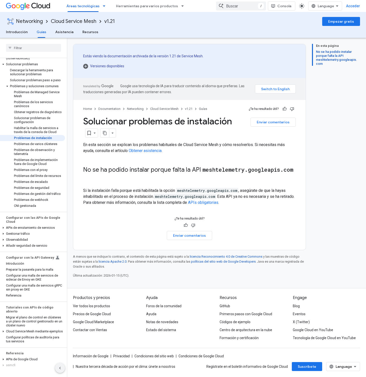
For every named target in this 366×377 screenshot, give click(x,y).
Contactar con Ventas (90, 330)
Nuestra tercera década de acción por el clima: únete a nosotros (125, 367)
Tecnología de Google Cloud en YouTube (324, 338)
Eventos (299, 314)
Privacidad (121, 356)
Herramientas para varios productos (147, 6)
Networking (29, 21)
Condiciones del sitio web (154, 356)
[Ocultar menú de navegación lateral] (60, 368)
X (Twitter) (301, 322)
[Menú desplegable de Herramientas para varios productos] (184, 6)
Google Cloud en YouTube (313, 330)
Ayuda (151, 314)
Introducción (17, 32)
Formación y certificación (239, 338)
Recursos (90, 32)
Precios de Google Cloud (92, 314)
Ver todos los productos (91, 306)
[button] (32, 64)
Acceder (353, 6)
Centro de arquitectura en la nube (246, 330)
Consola (284, 6)
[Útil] (284, 109)
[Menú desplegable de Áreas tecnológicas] (106, 6)
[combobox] (241, 5)
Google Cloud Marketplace (93, 322)
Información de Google (91, 356)
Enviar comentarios (273, 122)
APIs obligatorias (203, 202)
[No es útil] (292, 109)
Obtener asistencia (145, 150)
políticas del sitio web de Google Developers (223, 261)
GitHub (225, 306)
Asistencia (64, 32)
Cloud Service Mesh (73, 21)
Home (87, 109)
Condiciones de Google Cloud (201, 356)
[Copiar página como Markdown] (104, 133)
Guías (41, 32)
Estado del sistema (161, 330)
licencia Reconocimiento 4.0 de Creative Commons (226, 256)
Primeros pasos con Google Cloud (246, 314)
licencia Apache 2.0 (112, 261)
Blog (296, 306)
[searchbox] (33, 48)
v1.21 (109, 21)
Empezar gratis (341, 21)
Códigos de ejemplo (235, 322)
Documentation (109, 109)
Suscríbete (307, 366)
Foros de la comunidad (164, 306)
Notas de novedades (162, 322)
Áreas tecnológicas (83, 6)
